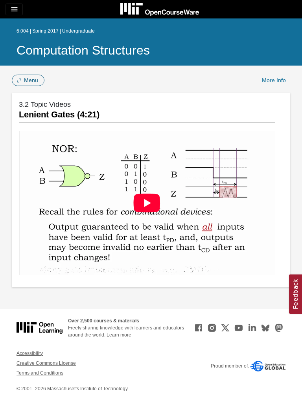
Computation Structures (83, 50)
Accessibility (30, 353)
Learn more (119, 335)
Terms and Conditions (40, 373)
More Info (274, 80)
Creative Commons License (46, 363)
